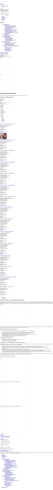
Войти (3, 6)
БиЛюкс (3, 118)
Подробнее (1, 55)
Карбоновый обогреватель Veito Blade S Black (6, 231)
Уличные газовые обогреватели (9, 27)
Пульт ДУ (1, 113)
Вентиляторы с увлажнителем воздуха (10, 474)
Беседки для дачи (7, 483)
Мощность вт (2, 105)
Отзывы (2, 435)
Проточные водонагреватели (9, 35)
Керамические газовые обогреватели (10, 25)
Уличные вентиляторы (8, 40)
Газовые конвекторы (8, 462)
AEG (2, 121)
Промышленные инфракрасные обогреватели (11, 32)
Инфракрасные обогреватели (8, 29)
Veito (2, 119)
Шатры (5, 46)
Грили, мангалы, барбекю (7, 49)
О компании (3, 455)
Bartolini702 (6, 450)
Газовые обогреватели (7, 459)
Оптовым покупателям (4, 439)
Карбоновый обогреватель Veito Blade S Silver (6, 243)
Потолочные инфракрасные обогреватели (11, 30)
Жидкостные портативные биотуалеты (10, 477)
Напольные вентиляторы (8, 37)
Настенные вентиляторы (8, 39)
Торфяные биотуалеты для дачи (9, 43)
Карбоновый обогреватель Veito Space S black (6, 286)
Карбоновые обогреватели (9, 31)
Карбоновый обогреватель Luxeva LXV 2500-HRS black (8, 276)
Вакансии (2, 438)
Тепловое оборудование (5, 24)
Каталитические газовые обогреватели (10, 26)
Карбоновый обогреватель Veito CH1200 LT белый (7, 139)
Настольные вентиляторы (9, 38)
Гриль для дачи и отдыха (8, 50)
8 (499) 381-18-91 (2, 4)
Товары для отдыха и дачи (5, 41)
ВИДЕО (1, 216)
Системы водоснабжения (5, 468)
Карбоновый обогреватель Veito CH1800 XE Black (7, 150)
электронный (3, 112)
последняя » (3, 298)
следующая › (4, 297)
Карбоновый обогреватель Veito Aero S (5, 266)
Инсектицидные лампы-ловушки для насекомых (12, 480)
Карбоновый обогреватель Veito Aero (5, 255)
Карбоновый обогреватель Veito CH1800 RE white (7, 185)
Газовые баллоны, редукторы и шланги (10, 28)
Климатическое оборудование (6, 36)
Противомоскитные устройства (8, 44)
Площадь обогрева (3, 103)
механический (3, 111)
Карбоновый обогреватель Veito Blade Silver (6, 218)
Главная (1, 95)
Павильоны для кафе (8, 482)
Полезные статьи (4, 52)
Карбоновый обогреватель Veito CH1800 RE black (7, 173)
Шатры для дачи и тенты (8, 47)
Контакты (3, 457)
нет (1, 109)
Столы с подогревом (8, 33)
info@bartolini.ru (2, 450)
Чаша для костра (7, 485)
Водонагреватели (6, 34)
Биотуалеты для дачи (7, 42)
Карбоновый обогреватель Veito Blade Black (6, 206)
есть (2, 108)
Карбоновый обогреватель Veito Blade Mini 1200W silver (8, 196)
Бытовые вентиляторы (7, 471)
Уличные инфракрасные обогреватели (10, 465)
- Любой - (2, 107)
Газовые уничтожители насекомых (10, 479)
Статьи (2, 434)
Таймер (1, 106)
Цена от (1, 100)
